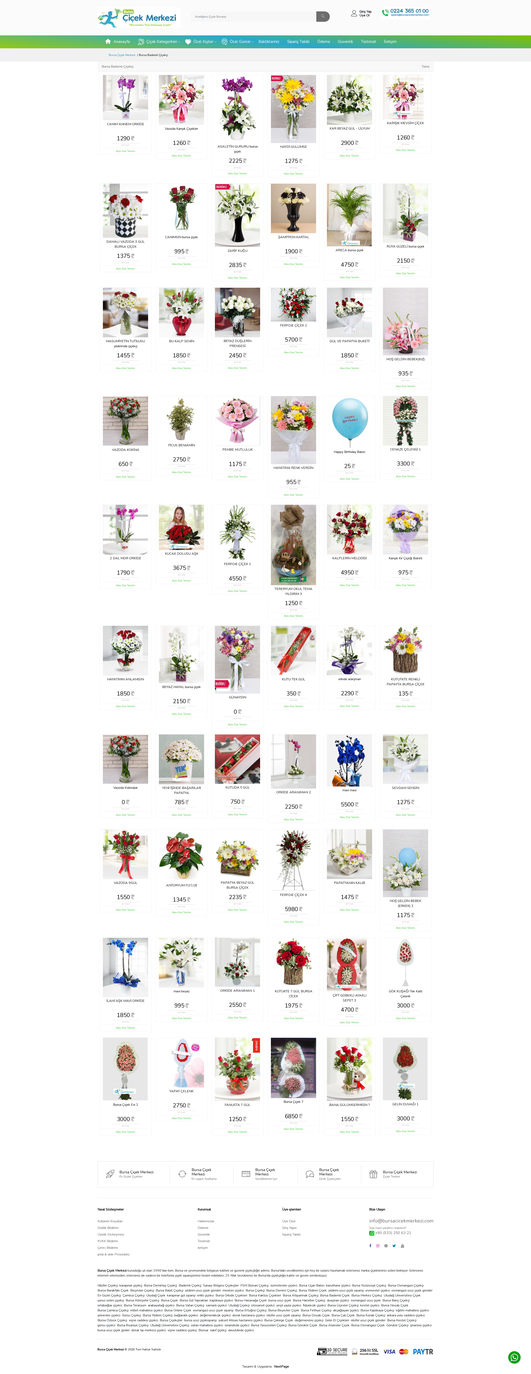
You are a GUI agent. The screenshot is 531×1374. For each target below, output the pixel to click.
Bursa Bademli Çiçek (335, 1295)
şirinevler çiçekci (108, 1315)
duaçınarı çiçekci (338, 1300)
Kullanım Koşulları (110, 1221)
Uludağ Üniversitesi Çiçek (402, 1295)
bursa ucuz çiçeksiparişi (200, 1320)
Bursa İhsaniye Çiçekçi (133, 1325)
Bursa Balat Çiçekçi (169, 1290)
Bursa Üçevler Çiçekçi (343, 1305)
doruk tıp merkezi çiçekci (148, 1330)
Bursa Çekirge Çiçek (278, 1320)
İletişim (390, 41)
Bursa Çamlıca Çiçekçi (113, 1310)
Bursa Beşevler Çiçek (283, 1310)
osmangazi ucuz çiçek (366, 1300)
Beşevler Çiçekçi (142, 1290)
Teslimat (368, 41)
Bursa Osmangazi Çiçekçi (406, 1285)
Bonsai (203, 1330)
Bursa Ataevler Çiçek (334, 1325)
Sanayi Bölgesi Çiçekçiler (221, 1285)
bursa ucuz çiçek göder (113, 1330)
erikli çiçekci (205, 1295)
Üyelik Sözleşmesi (110, 1234)
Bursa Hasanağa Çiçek (251, 1300)
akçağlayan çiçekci (346, 1310)
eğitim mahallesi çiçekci (412, 1310)
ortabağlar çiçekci (109, 1305)
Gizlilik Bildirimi (107, 1228)
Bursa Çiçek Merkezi (122, 55)
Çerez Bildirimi (107, 1248)
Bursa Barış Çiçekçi (396, 1300)
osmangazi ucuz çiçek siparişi (213, 1310)
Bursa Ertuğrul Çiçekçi (251, 1310)
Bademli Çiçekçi (190, 1285)
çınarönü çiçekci (421, 1325)
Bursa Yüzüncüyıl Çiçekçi (369, 1285)
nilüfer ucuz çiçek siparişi (284, 1315)
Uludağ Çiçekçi (239, 1305)
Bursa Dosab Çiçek (316, 1315)
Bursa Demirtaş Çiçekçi (160, 1285)
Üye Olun (289, 1221)
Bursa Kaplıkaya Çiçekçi (377, 1310)
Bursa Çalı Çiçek (343, 1315)
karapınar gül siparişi (181, 1295)
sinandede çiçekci (237, 1325)
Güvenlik (345, 41)
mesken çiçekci (233, 1290)
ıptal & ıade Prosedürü (113, 1254)
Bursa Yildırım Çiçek (313, 1290)
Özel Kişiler (203, 41)
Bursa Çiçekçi (255, 1290)
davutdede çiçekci (241, 1330)
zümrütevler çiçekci (283, 1285)
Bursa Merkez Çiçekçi (366, 1295)
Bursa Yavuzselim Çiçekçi (269, 1325)
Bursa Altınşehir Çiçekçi (142, 1300)
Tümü (425, 66)
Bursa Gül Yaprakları (194, 1300)
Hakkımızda (206, 1221)
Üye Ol (364, 15)
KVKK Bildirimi (107, 1241)
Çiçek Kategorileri (161, 41)
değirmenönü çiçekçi (309, 1320)
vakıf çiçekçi (218, 1330)
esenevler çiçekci (377, 1290)
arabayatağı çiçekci (161, 1305)
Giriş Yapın (289, 1228)
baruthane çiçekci (338, 1285)
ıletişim (203, 1248)
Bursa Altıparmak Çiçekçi (300, 1295)
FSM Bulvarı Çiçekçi (254, 1285)
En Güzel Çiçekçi (109, 1295)
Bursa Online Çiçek (177, 1310)
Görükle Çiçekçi (397, 1325)
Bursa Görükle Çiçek (302, 1325)
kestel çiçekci (369, 1305)
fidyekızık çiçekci (314, 1305)
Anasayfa (121, 41)
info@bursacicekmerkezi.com (401, 1221)
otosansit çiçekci (263, 1305)
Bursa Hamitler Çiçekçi (309, 1300)
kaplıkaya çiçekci (221, 1300)
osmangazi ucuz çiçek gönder (411, 1290)
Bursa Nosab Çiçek (394, 1305)
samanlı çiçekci (216, 1305)
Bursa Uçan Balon (311, 1285)
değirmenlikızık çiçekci (215, 1315)
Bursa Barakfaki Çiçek (113, 1290)
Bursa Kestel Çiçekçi (402, 1320)
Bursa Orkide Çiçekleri (231, 1295)
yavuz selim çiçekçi (110, 1300)
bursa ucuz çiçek (279, 1300)
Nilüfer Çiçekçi (107, 1285)
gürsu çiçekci (106, 1325)
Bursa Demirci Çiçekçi (281, 1290)
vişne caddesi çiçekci (143, 1320)
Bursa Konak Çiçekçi (370, 1315)
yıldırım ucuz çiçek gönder (203, 1290)
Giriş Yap (365, 11)
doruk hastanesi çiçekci (248, 1315)
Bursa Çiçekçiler (171, 1320)
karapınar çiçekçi (130, 1285)
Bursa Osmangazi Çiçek (368, 1325)
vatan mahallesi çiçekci (207, 1325)
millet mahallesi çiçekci (146, 1310)
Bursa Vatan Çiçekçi (190, 1305)
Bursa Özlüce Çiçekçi (112, 1320)
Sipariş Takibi (298, 41)
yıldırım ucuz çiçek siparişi (346, 1290)
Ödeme (323, 41)
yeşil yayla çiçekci (288, 1305)
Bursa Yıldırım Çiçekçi (158, 1315)
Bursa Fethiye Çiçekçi (316, 1310)
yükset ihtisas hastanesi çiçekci (240, 1320)
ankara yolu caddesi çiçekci (406, 1315)
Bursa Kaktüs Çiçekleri (265, 1295)
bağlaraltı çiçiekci (186, 1315)
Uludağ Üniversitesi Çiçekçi (169, 1325)
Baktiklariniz (268, 41)
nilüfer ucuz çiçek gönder (368, 1320)
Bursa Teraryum (135, 1305)
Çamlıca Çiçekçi (134, 1295)
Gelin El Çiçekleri (337, 1320)
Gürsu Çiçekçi (131, 1315)
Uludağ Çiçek (155, 1295)
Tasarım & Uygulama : (265, 1366)
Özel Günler (240, 41)
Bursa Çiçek (169, 1300)
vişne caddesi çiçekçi (182, 1330)
